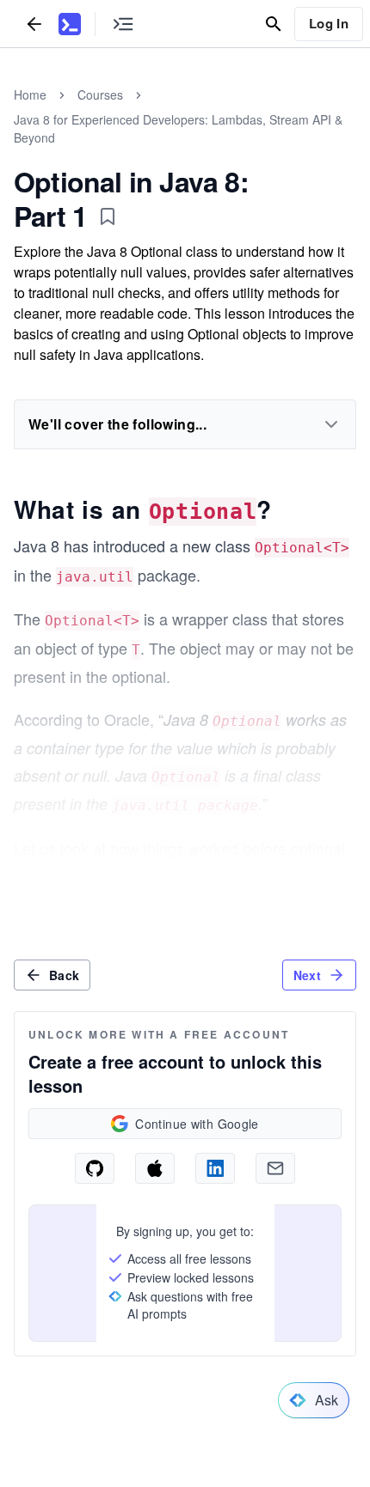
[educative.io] (70, 24)
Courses (100, 94)
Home (30, 94)
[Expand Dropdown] (331, 424)
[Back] (34, 23)
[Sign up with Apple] (155, 1168)
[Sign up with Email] (275, 1168)
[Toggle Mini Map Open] (123, 23)
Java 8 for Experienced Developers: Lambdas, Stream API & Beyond (178, 128)
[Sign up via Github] (94, 1168)
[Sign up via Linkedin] (215, 1168)
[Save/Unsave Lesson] (107, 216)
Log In (328, 23)
